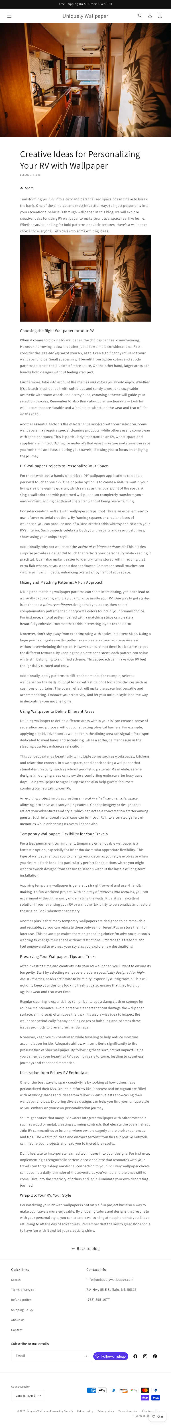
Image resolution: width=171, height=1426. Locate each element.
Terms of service (127, 1411)
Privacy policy (106, 1411)
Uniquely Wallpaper (38, 1411)
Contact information (148, 1415)
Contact (16, 1330)
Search (16, 1280)
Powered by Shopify (61, 1411)
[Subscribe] (86, 1356)
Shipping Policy (22, 1310)
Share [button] (29, 188)
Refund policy (21, 1300)
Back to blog (88, 1248)
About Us (17, 1320)
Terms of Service (23, 1290)
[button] (9, 16)
